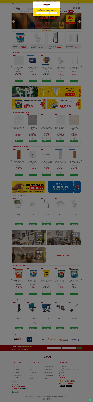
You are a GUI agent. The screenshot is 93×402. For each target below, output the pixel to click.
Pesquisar (54, 12)
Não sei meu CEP (38, 14)
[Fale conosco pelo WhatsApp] (90, 400)
